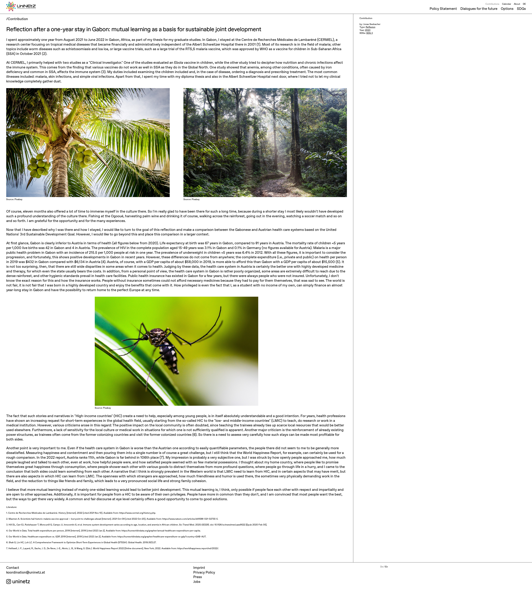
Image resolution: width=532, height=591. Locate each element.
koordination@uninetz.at (25, 572)
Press (197, 577)
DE (524, 4)
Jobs (196, 582)
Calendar (506, 4)
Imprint (199, 568)
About (517, 4)
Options (507, 9)
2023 (367, 30)
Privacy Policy (204, 572)
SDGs (521, 9)
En (386, 567)
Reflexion (370, 27)
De (381, 567)
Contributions (492, 4)
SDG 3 (369, 33)
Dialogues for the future (478, 9)
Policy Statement (443, 9)
